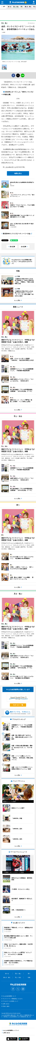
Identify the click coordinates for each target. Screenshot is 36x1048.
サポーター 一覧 (18, 705)
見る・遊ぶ (16, 6)
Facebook (13, 989)
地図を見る (18, 173)
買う (22, 6)
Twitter (18, 989)
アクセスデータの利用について (10, 1001)
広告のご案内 (6, 1006)
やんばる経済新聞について (9, 996)
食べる (9, 6)
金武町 (3, 32)
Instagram (23, 989)
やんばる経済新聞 (16, 2)
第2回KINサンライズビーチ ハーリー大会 (16, 233)
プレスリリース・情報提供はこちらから (13, 998)
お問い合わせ (6, 1003)
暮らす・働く (28, 6)
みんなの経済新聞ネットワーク (18, 1024)
